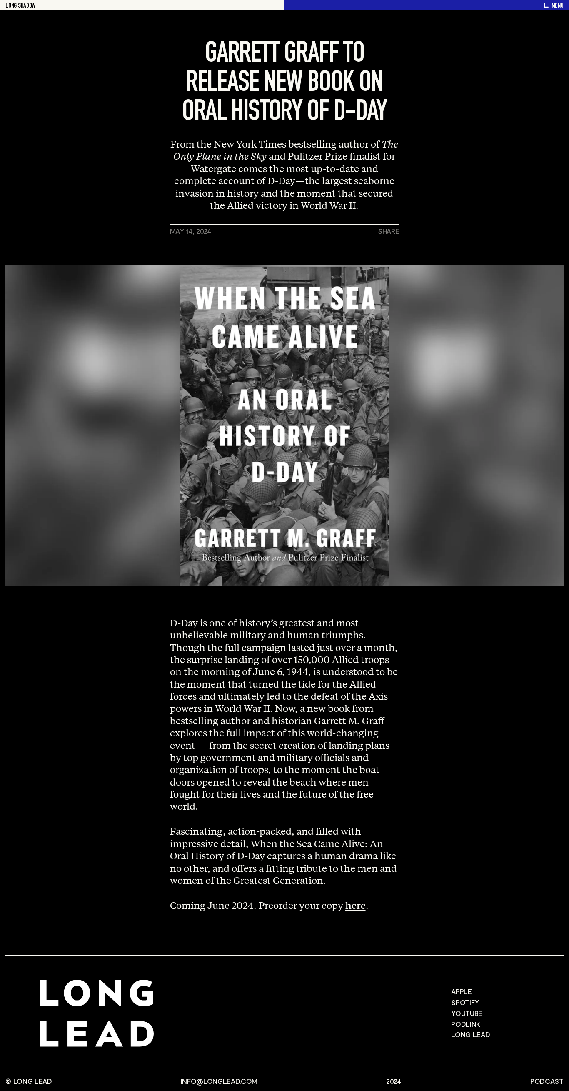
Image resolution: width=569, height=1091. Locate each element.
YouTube (466, 1013)
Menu (558, 6)
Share (388, 231)
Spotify (465, 1002)
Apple (461, 991)
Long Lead (470, 1034)
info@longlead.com (219, 1081)
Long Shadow (20, 6)
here (355, 905)
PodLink (465, 1024)
